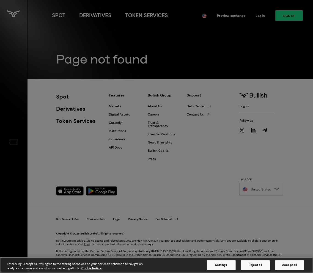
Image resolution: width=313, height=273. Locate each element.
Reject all (255, 265)
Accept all (289, 265)
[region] (156, 265)
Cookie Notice (91, 268)
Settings (221, 265)
